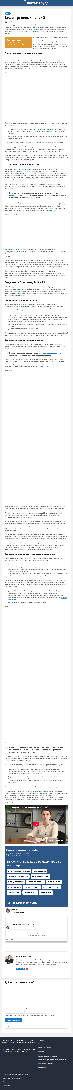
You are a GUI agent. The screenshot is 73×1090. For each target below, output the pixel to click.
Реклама (41, 1051)
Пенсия (8, 13)
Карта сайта (42, 1067)
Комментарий (8, 987)
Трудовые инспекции (44, 1044)
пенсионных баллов (17, 195)
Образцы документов (44, 1047)
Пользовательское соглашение (47, 1056)
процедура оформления (37, 793)
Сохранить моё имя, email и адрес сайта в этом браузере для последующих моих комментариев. (30, 1015)
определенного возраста (44, 129)
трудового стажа (18, 291)
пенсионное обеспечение (30, 31)
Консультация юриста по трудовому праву (15, 1074)
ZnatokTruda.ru (6, 1040)
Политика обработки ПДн (45, 1063)
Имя (6, 1008)
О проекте (41, 1040)
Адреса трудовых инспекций (11, 1078)
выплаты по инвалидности (50, 353)
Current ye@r (8, 1023)
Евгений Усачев (11, 22)
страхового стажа (33, 324)
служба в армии (50, 210)
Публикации (6, 1085)
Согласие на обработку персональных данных (52, 1059)
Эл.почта (28, 1008)
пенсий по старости (19, 304)
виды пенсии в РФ (27, 169)
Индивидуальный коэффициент (15, 250)
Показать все (20, 968)
